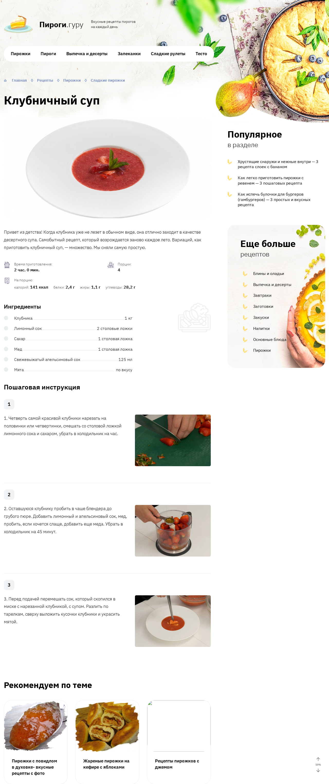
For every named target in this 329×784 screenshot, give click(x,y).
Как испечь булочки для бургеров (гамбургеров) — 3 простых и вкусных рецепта (274, 199)
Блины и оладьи (268, 273)
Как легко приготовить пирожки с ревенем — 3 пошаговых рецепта (271, 180)
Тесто (201, 53)
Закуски (261, 317)
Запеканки (129, 53)
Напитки (261, 328)
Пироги (48, 53)
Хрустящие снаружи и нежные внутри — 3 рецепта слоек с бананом (278, 164)
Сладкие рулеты (168, 53)
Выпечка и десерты (86, 53)
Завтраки (262, 295)
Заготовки (263, 306)
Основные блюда (270, 339)
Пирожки (20, 53)
